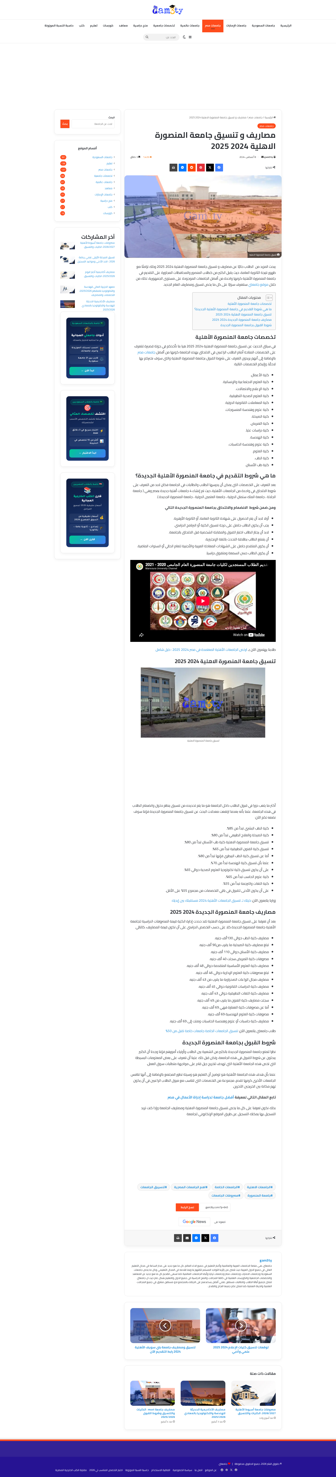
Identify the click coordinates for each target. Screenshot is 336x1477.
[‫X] (210, 167)
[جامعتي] (168, 10)
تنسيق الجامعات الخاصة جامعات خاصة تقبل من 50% (202, 1031)
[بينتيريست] (201, 167)
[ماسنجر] (182, 167)
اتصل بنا (198, 1470)
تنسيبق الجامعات (152, 1187)
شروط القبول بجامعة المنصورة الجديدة (246, 325)
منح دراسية (140, 25)
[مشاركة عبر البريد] (187, 1238)
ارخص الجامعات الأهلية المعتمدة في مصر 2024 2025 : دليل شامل (201, 649)
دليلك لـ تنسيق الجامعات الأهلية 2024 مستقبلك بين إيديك (211, 900)
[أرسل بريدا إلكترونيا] (262, 157)
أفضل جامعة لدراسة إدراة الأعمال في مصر (201, 1097)
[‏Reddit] (192, 167)
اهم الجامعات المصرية (190, 1187)
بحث (65, 123)
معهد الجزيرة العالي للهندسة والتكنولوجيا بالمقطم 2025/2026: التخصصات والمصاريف (97, 290)
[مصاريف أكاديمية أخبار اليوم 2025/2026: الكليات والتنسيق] (67, 275)
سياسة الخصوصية (182, 1470)
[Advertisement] (168, 76)
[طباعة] (173, 167)
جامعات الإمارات (236, 25)
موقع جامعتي (258, 284)
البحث (111, 117)
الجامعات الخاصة (226, 1187)
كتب (82, 25)
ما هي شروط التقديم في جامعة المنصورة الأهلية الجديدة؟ (233, 309)
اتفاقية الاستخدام (160, 1470)
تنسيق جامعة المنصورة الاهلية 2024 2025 (244, 314)
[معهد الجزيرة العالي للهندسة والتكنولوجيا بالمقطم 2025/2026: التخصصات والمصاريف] (67, 290)
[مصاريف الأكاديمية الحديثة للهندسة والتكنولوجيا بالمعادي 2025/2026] (203, 1393)
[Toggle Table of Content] (267, 297)
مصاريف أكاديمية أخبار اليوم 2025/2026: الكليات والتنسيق (99, 274)
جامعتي (223, 1463)
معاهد (123, 25)
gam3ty (268, 157)
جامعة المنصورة (259, 1195)
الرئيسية (285, 25)
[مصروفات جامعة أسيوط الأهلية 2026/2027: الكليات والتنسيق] (253, 1393)
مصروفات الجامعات (225, 1195)
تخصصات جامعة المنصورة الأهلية (250, 303)
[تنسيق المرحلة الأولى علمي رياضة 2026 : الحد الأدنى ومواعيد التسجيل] (67, 260)
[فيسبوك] (219, 167)
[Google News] (194, 1222)
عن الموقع (211, 1470)
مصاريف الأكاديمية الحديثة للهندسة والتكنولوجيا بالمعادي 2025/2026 (204, 1413)
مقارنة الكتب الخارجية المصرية (71, 1470)
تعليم (93, 25)
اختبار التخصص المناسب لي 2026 (106, 1470)
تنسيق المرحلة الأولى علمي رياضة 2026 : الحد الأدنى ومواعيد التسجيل (96, 259)
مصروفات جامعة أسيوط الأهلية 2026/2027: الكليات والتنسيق (255, 1411)
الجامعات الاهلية (259, 1187)
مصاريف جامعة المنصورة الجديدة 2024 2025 (242, 319)
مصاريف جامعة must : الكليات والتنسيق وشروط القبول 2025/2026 (155, 1413)
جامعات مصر (213, 25)
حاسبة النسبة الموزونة (59, 25)
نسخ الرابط (187, 1207)
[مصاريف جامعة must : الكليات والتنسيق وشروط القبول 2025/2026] (152, 1393)
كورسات (108, 25)
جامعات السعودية (263, 25)
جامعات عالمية (190, 25)
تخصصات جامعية (164, 25)
